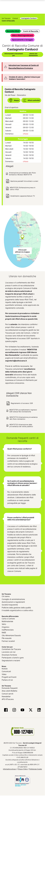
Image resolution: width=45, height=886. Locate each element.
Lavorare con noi (8, 652)
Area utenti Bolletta (9, 691)
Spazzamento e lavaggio (22, 40)
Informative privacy (9, 769)
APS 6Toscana (8, 699)
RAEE (4, 632)
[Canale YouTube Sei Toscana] (22, 710)
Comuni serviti (7, 694)
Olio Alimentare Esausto (11, 635)
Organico (5, 627)
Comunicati (6, 671)
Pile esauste (6, 638)
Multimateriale (7, 621)
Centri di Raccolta (30, 31)
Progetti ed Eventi (9, 677)
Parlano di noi (7, 680)
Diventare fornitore (9, 655)
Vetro (4, 624)
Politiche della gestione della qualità (16, 608)
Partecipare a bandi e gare (13, 658)
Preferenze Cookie (35, 769)
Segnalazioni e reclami (11, 660)
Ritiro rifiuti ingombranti (22, 35)
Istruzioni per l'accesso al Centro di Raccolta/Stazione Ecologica (24, 66)
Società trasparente (10, 605)
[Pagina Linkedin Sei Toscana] (39, 710)
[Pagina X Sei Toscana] (31, 710)
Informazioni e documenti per (21, 54)
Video (4, 674)
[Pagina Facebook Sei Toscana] (6, 710)
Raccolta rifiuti (13, 31)
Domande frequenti (9, 688)
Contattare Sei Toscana (11, 649)
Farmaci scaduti (8, 641)
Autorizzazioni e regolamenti (13, 602)
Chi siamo (6, 596)
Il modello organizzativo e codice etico (17, 610)
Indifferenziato (8, 630)
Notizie (4, 669)
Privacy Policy (23, 769)
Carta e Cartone (8, 619)
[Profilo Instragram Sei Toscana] (14, 710)
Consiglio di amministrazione (13, 599)
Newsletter (6, 696)
